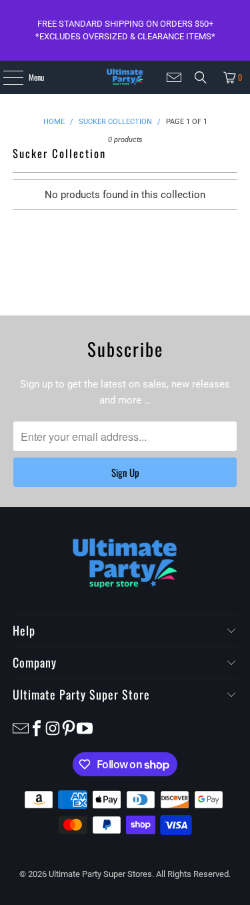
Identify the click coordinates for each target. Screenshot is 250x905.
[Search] (200, 77)
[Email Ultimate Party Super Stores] (174, 77)
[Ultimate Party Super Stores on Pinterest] (69, 728)
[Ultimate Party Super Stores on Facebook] (37, 728)
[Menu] (5, 77)
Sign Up (125, 472)
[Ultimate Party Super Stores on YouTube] (85, 728)
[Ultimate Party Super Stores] (125, 77)
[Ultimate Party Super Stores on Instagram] (53, 728)
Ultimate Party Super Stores (100, 874)
